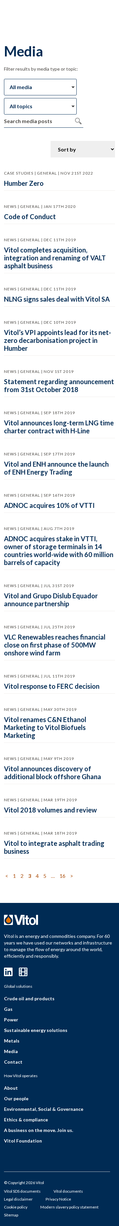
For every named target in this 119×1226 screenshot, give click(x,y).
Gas (8, 1009)
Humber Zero (24, 183)
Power (11, 1019)
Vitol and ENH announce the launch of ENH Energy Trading (56, 468)
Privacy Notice (58, 1199)
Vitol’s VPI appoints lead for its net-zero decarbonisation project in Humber (57, 340)
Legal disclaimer (18, 1199)
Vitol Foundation (23, 1140)
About (11, 1088)
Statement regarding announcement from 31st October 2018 (59, 385)
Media (11, 1051)
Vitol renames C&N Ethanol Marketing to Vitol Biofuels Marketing (45, 727)
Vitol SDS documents (22, 1191)
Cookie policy (15, 1207)
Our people (16, 1098)
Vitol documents (68, 1191)
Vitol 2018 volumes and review (50, 810)
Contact (13, 1062)
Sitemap (11, 1214)
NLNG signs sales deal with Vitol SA (57, 299)
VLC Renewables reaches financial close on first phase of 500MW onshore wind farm (54, 645)
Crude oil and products (29, 998)
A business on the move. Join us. (38, 1130)
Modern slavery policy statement (69, 1207)
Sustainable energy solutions (35, 1030)
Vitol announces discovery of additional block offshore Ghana (52, 772)
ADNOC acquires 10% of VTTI (49, 505)
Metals (12, 1041)
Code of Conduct (30, 216)
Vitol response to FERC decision (51, 686)
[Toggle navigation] (94, 16)
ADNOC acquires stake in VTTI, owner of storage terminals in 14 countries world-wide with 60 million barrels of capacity (58, 550)
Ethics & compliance (26, 1119)
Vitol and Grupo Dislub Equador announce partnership (51, 600)
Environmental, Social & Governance (43, 1109)
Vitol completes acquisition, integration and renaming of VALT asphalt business (55, 258)
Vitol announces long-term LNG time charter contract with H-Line (59, 427)
